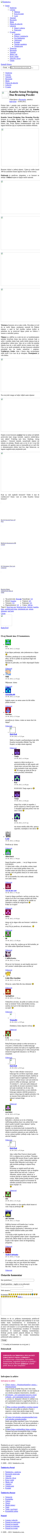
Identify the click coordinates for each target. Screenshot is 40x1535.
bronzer (29, 607)
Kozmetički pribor (11, 1511)
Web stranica (5, 1290)
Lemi (7, 839)
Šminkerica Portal (8, 1467)
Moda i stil (13, 54)
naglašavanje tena (11, 609)
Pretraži (3, 64)
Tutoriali (13, 18)
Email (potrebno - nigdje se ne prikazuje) (15, 1284)
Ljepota (12, 10)
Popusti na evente (11, 1528)
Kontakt (17, 42)
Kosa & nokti (19, 14)
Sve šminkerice (19, 38)
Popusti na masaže (11, 1524)
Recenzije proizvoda (12, 1474)
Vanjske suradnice (20, 44)
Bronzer (19, 599)
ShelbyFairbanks (11, 1255)
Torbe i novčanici (11, 1509)
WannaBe (13, 1020)
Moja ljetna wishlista (29, 1429)
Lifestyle (13, 26)
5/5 (13, 603)
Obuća (7, 1503)
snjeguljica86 (10, 694)
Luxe (16, 16)
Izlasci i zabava (19, 28)
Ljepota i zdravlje (11, 1520)
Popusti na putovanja (12, 1522)
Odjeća (7, 1501)
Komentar (4, 1295)
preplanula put (23, 609)
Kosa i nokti (14, 56)
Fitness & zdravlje (16, 24)
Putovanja (17, 30)
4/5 (30, 601)
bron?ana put (11, 607)
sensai (31, 609)
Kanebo (13, 601)
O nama (12, 32)
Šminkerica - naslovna (13, 1472)
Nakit (7, 1507)
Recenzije (13, 20)
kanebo (35, 607)
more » (20, 1297)
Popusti (4, 1516)
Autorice (17, 34)
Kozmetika (9, 1499)
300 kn (30, 605)
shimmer (4, 611)
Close (3, 613)
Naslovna (13, 8)
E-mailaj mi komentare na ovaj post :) (17, 1344)
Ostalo (12, 60)
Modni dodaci (10, 1505)
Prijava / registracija (21, 36)
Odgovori (8, 668)
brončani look (21, 607)
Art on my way (11, 890)
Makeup (17, 12)
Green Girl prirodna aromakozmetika (21, 1418)
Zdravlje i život (15, 58)
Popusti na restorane (12, 1526)
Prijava (9, 64)
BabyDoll (12, 101)
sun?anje (11, 611)
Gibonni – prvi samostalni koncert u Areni (20, 1397)
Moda (12, 22)
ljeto (2, 609)
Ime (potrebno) (6, 1280)
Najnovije (8, 1497)
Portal (7, 6)
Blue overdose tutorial (30, 1407)
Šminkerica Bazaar (8, 1493)
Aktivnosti (18, 40)
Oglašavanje (18, 46)
